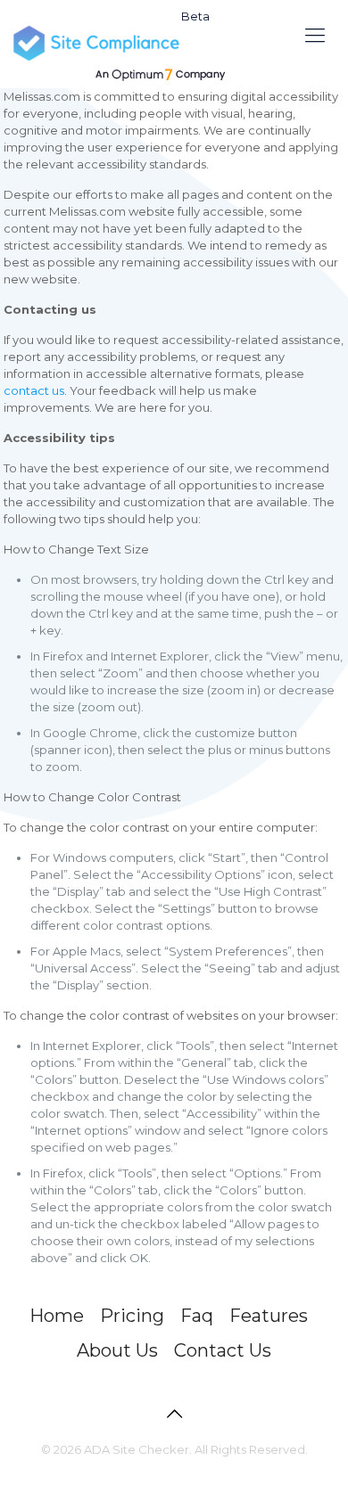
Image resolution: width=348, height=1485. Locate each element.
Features (268, 1315)
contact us (34, 390)
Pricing (132, 1315)
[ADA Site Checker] (130, 44)
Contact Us (222, 1350)
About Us (117, 1350)
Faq (196, 1315)
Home (56, 1315)
